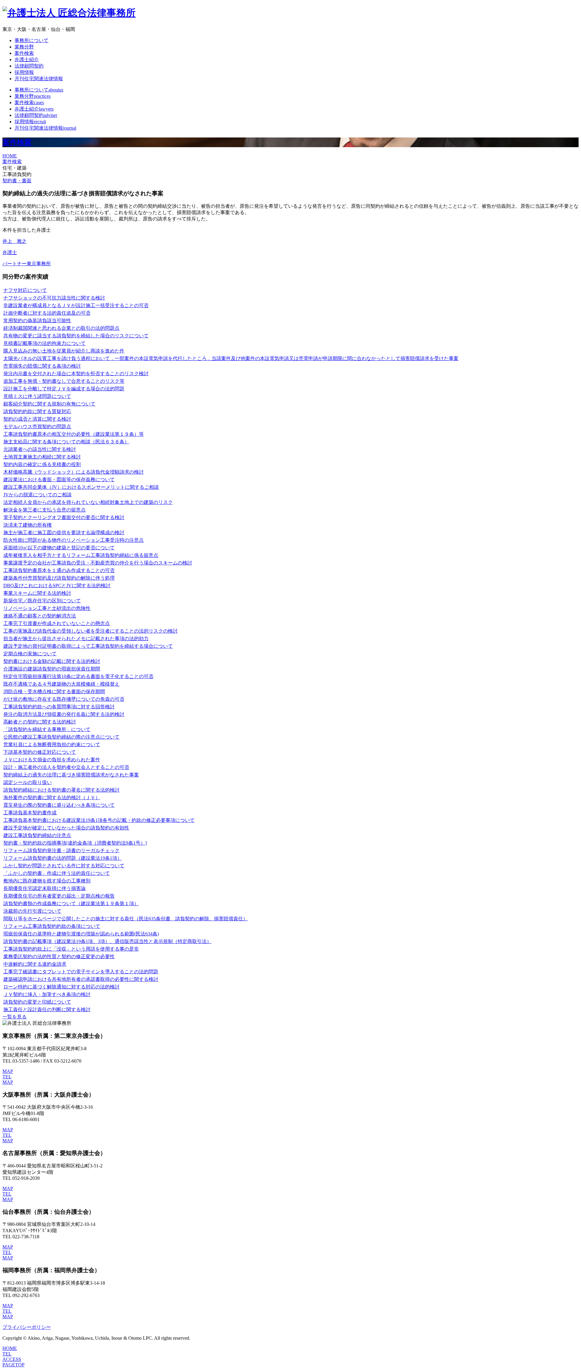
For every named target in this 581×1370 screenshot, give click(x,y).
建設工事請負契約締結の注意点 (37, 835)
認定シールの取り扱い (27, 782)
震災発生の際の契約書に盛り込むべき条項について (59, 805)
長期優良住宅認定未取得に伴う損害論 (44, 888)
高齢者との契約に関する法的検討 (39, 721)
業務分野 (24, 46)
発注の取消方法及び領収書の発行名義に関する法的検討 (63, 714)
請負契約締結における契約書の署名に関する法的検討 (61, 790)
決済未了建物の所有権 (27, 525)
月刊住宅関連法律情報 (39, 78)
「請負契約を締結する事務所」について (46, 729)
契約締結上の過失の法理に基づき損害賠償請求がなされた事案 (71, 774)
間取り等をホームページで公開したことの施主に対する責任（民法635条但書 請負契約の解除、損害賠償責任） (125, 918)
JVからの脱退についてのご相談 (37, 494)
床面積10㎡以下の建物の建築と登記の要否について (59, 547)
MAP (7, 1071)
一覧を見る (14, 1016)
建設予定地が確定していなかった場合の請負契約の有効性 (66, 827)
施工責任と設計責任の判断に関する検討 (46, 1009)
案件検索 (24, 53)
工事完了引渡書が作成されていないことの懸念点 (56, 623)
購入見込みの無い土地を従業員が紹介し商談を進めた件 (63, 350)
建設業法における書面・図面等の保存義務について (59, 479)
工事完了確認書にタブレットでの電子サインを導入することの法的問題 (80, 971)
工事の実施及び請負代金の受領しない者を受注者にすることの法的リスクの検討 (90, 631)
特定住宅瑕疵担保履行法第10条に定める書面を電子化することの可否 (78, 676)
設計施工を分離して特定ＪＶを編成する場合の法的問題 (63, 388)
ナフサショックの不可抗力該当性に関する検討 (54, 297)
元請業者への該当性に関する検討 (39, 449)
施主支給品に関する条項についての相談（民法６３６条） (66, 441)
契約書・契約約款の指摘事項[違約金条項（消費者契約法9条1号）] (75, 842)
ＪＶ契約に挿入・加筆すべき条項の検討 (46, 994)
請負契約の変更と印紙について (37, 1001)
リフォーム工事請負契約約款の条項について (51, 926)
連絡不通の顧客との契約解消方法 (39, 615)
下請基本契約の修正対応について (39, 752)
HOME (9, 155)
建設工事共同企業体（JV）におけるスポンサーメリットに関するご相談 (81, 487)
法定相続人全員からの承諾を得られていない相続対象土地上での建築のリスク (88, 502)
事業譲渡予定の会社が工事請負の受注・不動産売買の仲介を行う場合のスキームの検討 (97, 562)
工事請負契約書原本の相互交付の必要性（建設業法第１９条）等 (73, 434)
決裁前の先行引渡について (32, 911)
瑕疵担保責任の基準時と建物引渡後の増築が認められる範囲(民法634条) (81, 933)
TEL (6, 1076)
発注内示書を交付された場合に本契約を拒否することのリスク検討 (76, 373)
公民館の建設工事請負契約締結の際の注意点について (61, 737)
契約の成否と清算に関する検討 (37, 419)
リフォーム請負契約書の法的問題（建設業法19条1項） (62, 858)
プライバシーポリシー (26, 1327)
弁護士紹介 (27, 59)
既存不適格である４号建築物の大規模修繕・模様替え (61, 684)
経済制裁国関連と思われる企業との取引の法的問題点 (61, 328)
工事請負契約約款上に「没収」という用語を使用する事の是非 (71, 948)
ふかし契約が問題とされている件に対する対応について (63, 865)
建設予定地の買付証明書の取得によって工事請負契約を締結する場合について (88, 646)
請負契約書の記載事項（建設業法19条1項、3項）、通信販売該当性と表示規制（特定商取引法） (107, 941)
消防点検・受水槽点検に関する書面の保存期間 (54, 691)
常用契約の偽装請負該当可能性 (37, 320)
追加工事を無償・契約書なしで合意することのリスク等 (63, 381)
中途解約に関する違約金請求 (34, 964)
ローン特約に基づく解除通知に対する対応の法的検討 (61, 986)
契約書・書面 (16, 180)
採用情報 (24, 72)
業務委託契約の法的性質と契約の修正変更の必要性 (59, 956)
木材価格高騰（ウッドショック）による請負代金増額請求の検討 (73, 472)
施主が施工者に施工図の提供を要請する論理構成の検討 (63, 532)
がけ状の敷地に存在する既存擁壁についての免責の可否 (63, 699)
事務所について (31, 40)
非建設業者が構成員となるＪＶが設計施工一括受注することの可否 (76, 305)
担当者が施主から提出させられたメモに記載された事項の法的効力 (76, 638)
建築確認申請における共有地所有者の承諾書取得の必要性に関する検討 (80, 979)
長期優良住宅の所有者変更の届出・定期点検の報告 (59, 895)
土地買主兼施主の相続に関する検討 (42, 456)
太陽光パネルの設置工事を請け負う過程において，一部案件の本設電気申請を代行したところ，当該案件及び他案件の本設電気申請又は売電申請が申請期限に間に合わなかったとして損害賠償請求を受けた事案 (230, 358)
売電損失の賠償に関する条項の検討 (42, 366)
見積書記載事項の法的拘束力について (44, 343)
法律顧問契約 (29, 65)
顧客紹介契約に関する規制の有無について (49, 403)
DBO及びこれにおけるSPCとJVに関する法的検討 (56, 585)
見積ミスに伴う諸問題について (37, 396)
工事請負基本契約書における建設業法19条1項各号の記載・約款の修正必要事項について (99, 820)
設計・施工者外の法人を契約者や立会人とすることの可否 (66, 767)
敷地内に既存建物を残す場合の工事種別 (46, 880)
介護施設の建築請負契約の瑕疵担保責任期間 (51, 668)
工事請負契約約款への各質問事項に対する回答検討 (59, 706)
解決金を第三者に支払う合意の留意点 (44, 509)
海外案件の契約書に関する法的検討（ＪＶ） (51, 797)
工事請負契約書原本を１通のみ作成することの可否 (59, 570)
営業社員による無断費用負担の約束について (51, 744)
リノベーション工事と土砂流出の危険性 (46, 608)
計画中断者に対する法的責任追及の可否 (46, 313)
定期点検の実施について (30, 653)
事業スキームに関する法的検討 (37, 593)
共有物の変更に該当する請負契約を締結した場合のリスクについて (76, 335)
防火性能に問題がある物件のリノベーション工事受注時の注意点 (73, 540)
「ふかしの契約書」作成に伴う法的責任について (56, 873)
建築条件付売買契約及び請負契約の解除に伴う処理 (59, 578)
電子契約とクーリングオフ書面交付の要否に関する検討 (63, 517)
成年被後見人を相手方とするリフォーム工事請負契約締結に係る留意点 (80, 555)
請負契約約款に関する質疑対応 (37, 411)
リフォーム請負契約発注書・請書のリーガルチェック (61, 850)
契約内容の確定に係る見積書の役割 (42, 464)
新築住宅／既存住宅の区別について (42, 600)
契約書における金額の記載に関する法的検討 (51, 661)
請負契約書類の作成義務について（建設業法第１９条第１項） (71, 903)
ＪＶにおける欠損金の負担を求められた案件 (51, 759)
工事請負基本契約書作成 (30, 812)
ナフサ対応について (25, 290)
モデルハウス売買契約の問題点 (37, 426)
